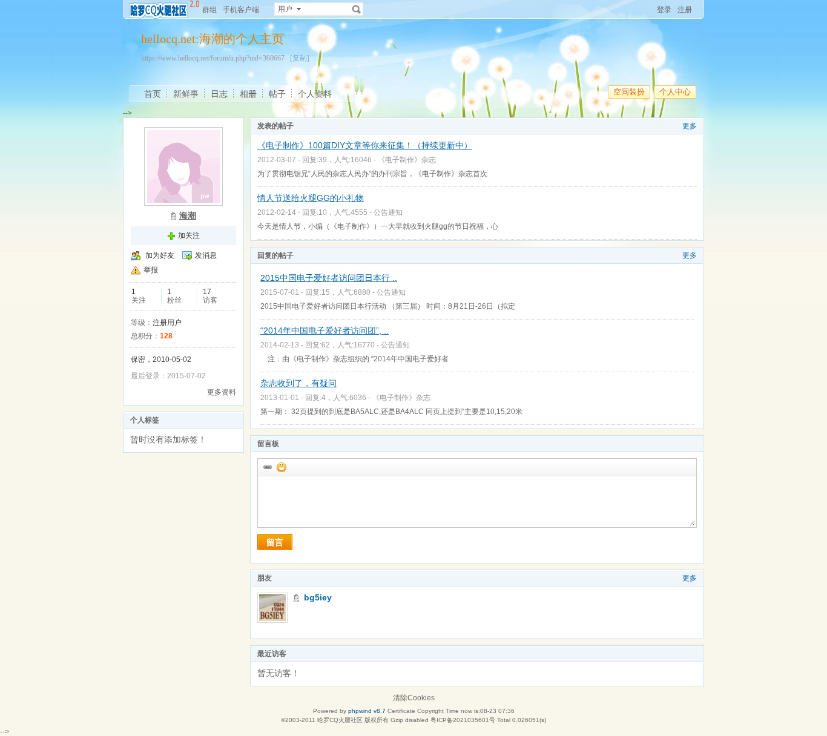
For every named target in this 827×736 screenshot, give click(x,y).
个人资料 (315, 94)
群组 (209, 9)
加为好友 (159, 255)
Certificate (401, 711)
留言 (274, 542)
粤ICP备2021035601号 (462, 720)
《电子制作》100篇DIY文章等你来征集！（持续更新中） (364, 145)
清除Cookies (414, 698)
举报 (150, 270)
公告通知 (388, 212)
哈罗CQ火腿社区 (340, 720)
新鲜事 (186, 94)
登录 (664, 9)
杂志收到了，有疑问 (298, 383)
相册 (248, 94)
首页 (152, 94)
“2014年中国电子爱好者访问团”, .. (324, 330)
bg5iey (318, 597)
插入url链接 (267, 466)
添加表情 (280, 466)
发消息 (206, 255)
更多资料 (221, 392)
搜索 (357, 9)
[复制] (299, 58)
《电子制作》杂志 (407, 160)
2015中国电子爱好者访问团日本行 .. (328, 278)
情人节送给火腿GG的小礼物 (310, 198)
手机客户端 (241, 9)
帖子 (277, 94)
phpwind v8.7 (367, 711)
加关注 (189, 235)
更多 (689, 126)
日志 (219, 94)
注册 (684, 9)
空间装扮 (629, 91)
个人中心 (675, 91)
